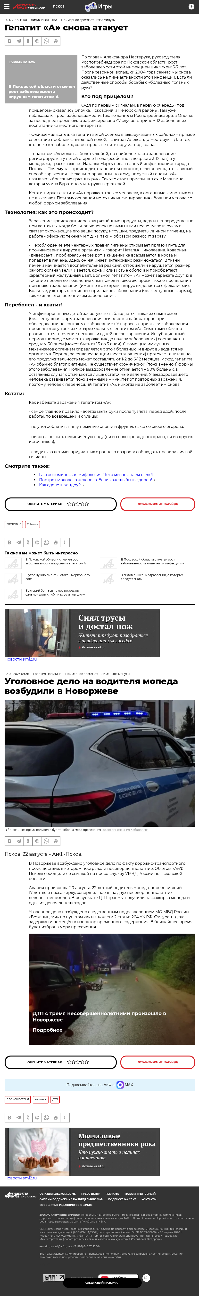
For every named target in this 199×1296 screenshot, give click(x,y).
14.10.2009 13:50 (16, 20)
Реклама (112, 1193)
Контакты (148, 1199)
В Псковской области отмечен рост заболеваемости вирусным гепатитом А (55, 561)
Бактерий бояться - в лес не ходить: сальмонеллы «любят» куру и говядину (55, 592)
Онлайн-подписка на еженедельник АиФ (71, 1199)
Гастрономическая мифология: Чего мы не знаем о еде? (96, 474)
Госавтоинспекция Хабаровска (125, 830)
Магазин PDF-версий (140, 1193)
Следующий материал (102, 1282)
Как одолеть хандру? (60, 485)
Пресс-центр (90, 1193)
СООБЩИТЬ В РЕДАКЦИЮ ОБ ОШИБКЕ (66, 1205)
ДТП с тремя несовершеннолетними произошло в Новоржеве (99, 1017)
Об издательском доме (58, 1193)
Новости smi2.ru (21, 659)
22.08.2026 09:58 (17, 674)
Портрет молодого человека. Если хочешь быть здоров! (95, 480)
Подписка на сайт (122, 1199)
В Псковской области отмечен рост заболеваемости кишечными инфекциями (152, 561)
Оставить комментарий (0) (158, 504)
